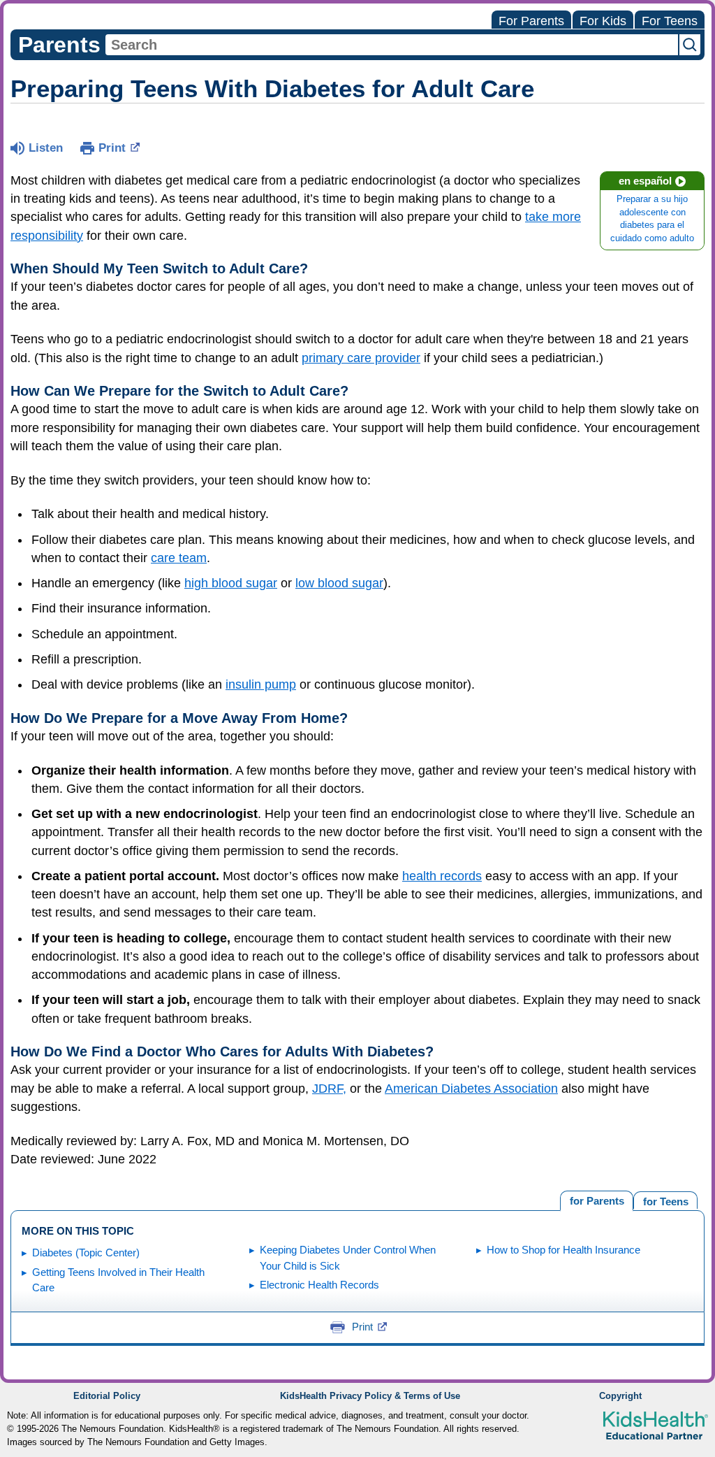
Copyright (620, 1396)
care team (179, 558)
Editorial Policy (106, 1396)
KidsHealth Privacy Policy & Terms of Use (370, 1396)
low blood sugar (339, 583)
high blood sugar (230, 583)
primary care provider (361, 358)
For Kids (603, 21)
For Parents (531, 21)
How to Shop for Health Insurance (563, 1250)
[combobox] (391, 44)
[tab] (665, 1200)
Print (112, 148)
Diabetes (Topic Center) (86, 1252)
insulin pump (261, 684)
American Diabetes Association (471, 1089)
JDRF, (329, 1089)
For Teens (670, 21)
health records (442, 876)
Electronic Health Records (319, 1285)
